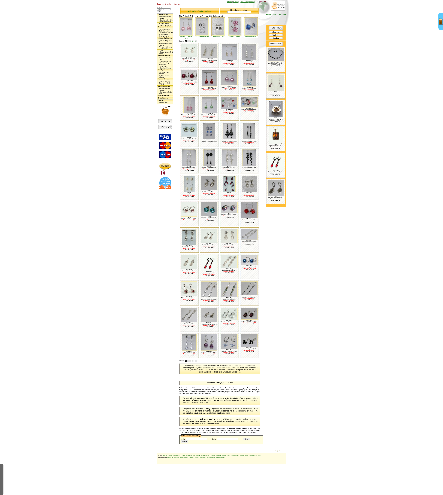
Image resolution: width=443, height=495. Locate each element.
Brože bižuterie (163, 98)
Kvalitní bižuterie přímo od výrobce (253, 455)
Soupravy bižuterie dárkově (165, 17)
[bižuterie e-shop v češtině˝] (258, 2)
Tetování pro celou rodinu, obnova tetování (177, 457)
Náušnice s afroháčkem (162, 65)
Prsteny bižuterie (163, 95)
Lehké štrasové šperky (166, 33)
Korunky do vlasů (163, 79)
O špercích (275, 32)
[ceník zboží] (276, 29)
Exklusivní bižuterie (165, 31)
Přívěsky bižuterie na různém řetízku (165, 47)
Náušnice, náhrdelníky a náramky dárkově (166, 20)
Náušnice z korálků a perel (165, 58)
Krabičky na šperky (165, 25)
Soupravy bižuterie (164, 27)
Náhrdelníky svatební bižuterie (165, 44)
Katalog (276, 38)
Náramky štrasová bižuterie (164, 89)
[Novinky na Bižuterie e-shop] (276, 46)
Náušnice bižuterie (164, 55)
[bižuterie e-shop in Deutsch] (265, 2)
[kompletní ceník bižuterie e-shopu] (165, 128)
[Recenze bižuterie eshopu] (165, 189)
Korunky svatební (164, 81)
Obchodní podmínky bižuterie (198, 455)
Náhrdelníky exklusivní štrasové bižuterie (166, 41)
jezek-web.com (281, 451)
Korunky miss (163, 103)
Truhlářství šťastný (220, 457)
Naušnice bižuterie (210, 455)
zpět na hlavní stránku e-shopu (199, 11)
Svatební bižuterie (164, 29)
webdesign (274, 451)
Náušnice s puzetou (165, 61)
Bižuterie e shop (176, 455)
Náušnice (275, 35)
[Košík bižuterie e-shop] (165, 115)
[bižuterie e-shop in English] (261, 2)
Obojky (161, 50)
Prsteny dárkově (164, 23)
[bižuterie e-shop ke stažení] (278, 10)
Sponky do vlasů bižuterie (164, 76)
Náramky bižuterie (164, 86)
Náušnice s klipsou (165, 68)
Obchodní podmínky (248, 2)
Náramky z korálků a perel (165, 93)
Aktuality (236, 2)
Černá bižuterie (164, 36)
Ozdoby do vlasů (163, 70)
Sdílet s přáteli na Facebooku (276, 14)
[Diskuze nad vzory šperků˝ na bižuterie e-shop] (165, 175)
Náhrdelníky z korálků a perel (166, 53)
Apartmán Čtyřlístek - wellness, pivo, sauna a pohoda (202, 457)
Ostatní (160, 100)
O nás (229, 2)
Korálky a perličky (164, 34)
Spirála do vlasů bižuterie (164, 73)
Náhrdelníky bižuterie (165, 38)
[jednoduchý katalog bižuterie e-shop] (165, 123)
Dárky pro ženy (163, 14)
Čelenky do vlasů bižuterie (164, 83)
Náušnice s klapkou (165, 63)
